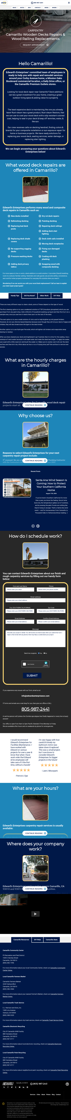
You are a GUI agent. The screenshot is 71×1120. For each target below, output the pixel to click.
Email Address (20, 618)
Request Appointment (34, 45)
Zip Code (51, 608)
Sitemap (57, 1103)
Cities (38, 1094)
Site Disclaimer (65, 1103)
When (46, 7)
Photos (48, 1094)
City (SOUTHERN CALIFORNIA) (19, 608)
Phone (51, 586)
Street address (35, 597)
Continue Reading (34, 405)
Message (35, 629)
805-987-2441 (38, 3)
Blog (53, 1094)
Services (32, 1094)
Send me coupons (30, 653)
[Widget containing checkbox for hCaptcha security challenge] (35, 664)
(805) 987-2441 (40, 1084)
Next (37, 526)
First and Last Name (20, 586)
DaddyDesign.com (64, 1104)
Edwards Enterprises (3, 2)
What (14, 7)
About (43, 1094)
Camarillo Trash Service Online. (53, 1020)
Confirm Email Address (51, 618)
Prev (33, 526)
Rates (22, 7)
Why (29, 7)
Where (54, 7)
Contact (38, 7)
